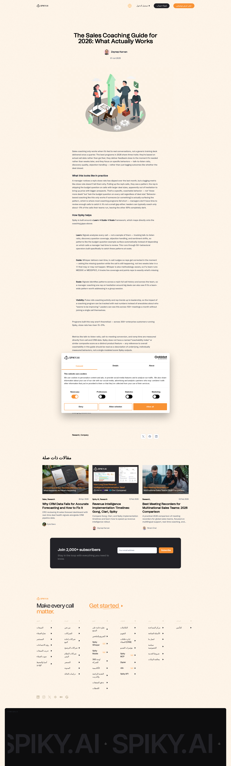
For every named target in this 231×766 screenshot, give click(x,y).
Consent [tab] (79, 366)
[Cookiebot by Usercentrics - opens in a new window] (156, 357)
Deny (81, 407)
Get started (104, 606)
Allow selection (115, 407)
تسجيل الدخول (142, 6)
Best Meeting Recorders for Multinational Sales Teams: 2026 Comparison (165, 508)
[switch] (102, 397)
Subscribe (166, 550)
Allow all (150, 407)
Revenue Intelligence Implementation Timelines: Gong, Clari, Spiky (111, 508)
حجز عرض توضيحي (184, 6)
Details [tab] (116, 366)
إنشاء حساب (162, 6)
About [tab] (151, 366)
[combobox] (130, 6)
